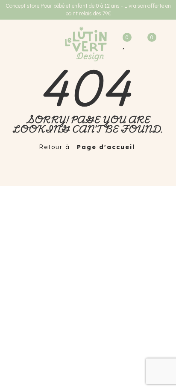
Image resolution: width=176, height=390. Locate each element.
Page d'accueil (106, 147)
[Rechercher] (23, 44)
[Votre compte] (134, 44)
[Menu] (10, 44)
